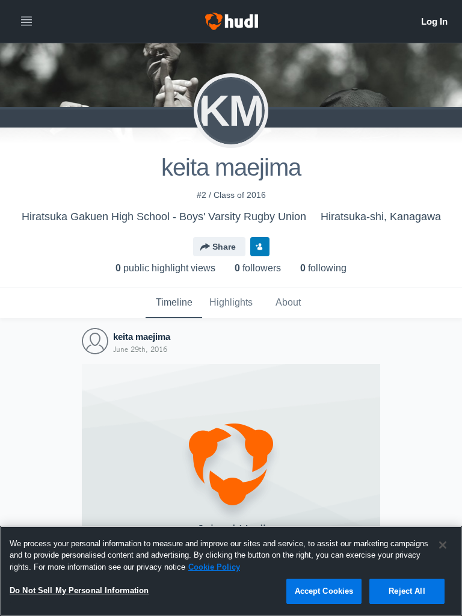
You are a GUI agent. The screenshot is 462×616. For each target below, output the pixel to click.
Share (224, 246)
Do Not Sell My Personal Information (79, 590)
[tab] (174, 303)
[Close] (443, 545)
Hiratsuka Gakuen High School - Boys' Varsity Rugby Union (164, 217)
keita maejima (141, 336)
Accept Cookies (324, 591)
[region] (231, 571)
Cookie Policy (214, 566)
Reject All (407, 591)
